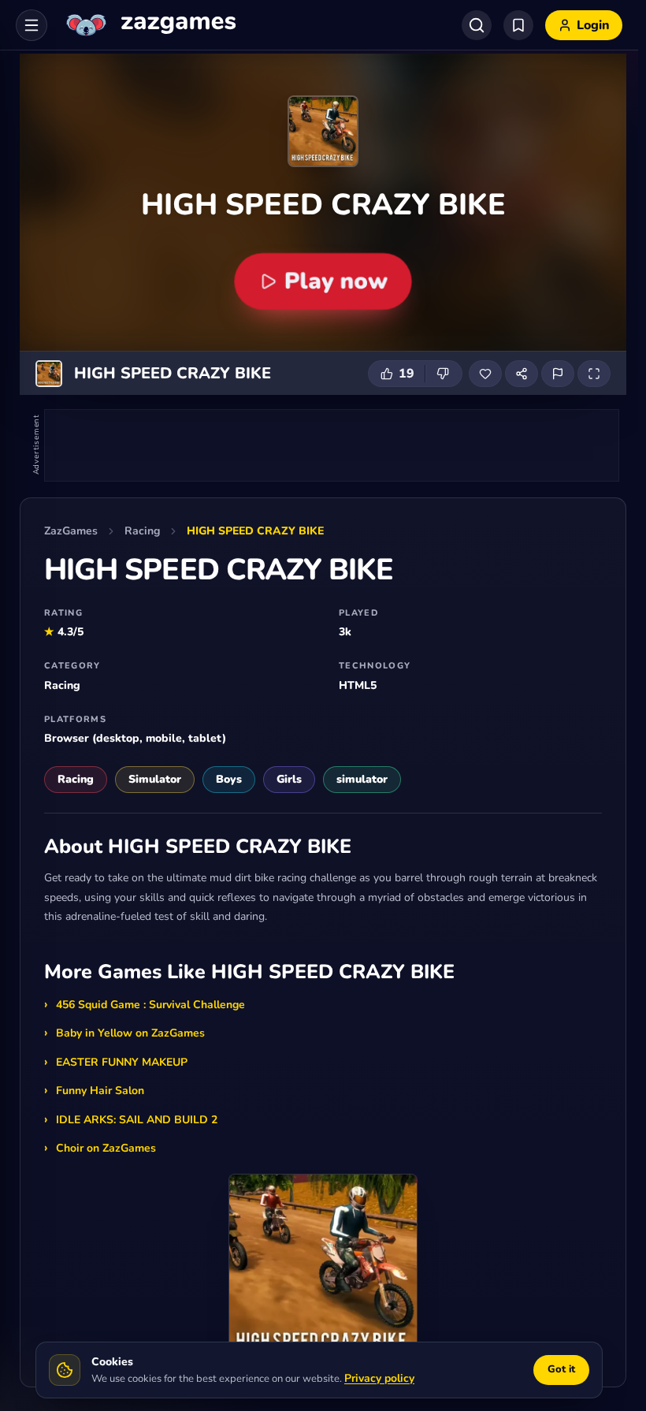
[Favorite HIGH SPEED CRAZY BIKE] (485, 373)
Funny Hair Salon (100, 1090)
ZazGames (71, 530)
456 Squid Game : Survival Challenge (150, 1004)
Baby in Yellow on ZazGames (130, 1033)
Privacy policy (379, 1378)
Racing (142, 530)
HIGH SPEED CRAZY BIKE (255, 530)
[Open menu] (31, 25)
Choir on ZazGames (106, 1148)
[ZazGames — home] (149, 25)
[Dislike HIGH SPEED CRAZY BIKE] (443, 373)
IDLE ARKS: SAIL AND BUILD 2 (136, 1119)
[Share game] (521, 373)
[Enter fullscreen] (594, 373)
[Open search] (477, 25)
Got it (561, 1369)
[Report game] (557, 373)
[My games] (518, 25)
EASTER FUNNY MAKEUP (121, 1062)
